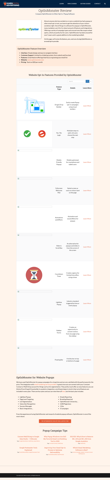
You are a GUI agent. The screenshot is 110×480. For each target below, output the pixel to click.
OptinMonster (60, 454)
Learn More (87, 106)
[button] (104, 3)
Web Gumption (27, 475)
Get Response (82, 453)
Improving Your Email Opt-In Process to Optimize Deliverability (55, 450)
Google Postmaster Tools (34, 452)
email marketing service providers (45, 384)
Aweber (82, 452)
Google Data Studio (23, 441)
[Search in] (90, 81)
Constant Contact (53, 443)
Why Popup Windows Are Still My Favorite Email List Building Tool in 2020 (55, 439)
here (63, 391)
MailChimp (30, 441)
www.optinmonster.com (36, 60)
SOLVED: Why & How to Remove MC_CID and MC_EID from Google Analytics (81, 439)
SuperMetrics (37, 441)
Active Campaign (76, 452)
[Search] (87, 81)
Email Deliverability (24, 452)
